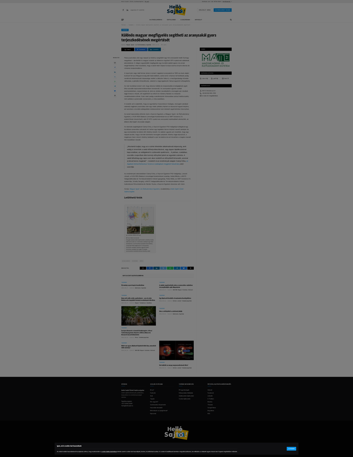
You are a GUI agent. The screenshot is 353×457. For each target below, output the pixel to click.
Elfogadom (291, 448)
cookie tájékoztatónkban (109, 451)
